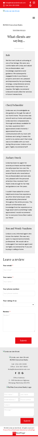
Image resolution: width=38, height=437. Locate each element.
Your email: (7, 265)
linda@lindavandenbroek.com (16, 3)
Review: (6, 312)
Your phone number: (11, 289)
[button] (14, 3)
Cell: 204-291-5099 (12, 5)
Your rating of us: (10, 301)
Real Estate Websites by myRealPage (23, 430)
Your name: (7, 277)
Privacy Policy (7, 430)
